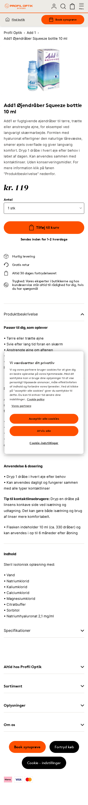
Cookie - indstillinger (44, 763)
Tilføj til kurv (47, 227)
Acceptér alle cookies (44, 418)
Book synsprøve (66, 19)
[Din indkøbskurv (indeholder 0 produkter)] (72, 6)
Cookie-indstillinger (44, 443)
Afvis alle (44, 431)
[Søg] (63, 6)
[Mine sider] (54, 6)
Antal (8, 199)
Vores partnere (21, 406)
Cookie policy (36, 399)
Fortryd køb (64, 747)
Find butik (18, 19)
